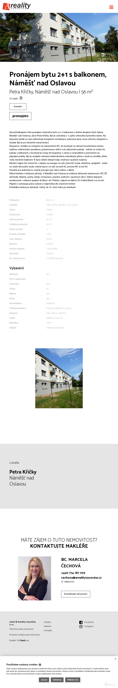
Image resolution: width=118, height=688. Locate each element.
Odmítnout (57, 680)
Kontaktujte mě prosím (75, 594)
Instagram (89, 626)
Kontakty (48, 630)
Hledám (47, 622)
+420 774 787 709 (73, 573)
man (24, 640)
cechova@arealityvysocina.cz (81, 577)
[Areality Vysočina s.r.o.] (16, 6)
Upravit (44, 680)
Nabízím (48, 626)
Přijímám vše (72, 680)
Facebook (89, 622)
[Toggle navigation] (111, 7)
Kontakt (18, 107)
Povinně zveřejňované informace (24, 635)
